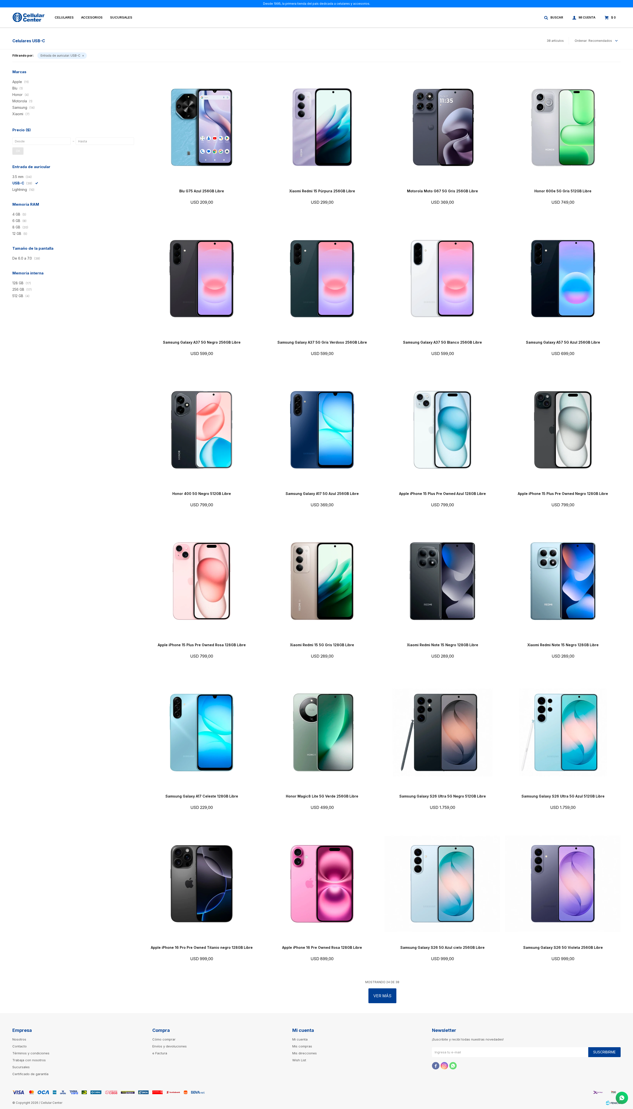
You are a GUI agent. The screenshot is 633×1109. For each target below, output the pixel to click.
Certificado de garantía (30, 1074)
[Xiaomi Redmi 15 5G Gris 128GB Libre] (322, 581)
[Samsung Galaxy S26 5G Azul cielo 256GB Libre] (442, 883)
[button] (554, 17)
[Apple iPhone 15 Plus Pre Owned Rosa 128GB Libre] (201, 581)
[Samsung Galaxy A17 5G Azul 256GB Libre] (322, 430)
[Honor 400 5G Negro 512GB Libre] (201, 430)
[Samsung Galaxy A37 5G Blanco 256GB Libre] (442, 278)
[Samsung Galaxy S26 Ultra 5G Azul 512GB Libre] (563, 732)
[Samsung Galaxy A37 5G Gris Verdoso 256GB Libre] (322, 278)
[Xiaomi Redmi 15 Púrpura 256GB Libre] (322, 127)
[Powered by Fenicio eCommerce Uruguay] (613, 1103)
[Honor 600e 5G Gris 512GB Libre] (563, 127)
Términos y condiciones (30, 1053)
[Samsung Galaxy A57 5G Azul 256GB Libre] (563, 278)
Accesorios (92, 17)
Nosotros (19, 1039)
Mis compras (302, 1046)
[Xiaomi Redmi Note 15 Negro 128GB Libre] (442, 581)
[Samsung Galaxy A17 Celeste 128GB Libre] (201, 732)
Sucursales (121, 17)
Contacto (19, 1046)
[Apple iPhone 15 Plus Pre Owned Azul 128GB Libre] (442, 430)
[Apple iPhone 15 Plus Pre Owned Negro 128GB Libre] (563, 430)
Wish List (299, 1060)
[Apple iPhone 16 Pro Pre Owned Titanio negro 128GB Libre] (201, 883)
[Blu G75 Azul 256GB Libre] (201, 127)
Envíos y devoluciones (169, 1046)
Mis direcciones (304, 1053)
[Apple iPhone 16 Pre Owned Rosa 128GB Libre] (322, 883)
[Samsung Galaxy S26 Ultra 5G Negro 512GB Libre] (442, 732)
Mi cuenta (300, 1039)
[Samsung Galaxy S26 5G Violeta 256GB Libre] (563, 883)
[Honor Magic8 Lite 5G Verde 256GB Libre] (322, 732)
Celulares (64, 17)
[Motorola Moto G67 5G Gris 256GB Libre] (442, 127)
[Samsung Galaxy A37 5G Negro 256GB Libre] (201, 278)
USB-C (60, 55)
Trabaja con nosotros (29, 1060)
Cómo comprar (164, 1039)
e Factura (159, 1053)
